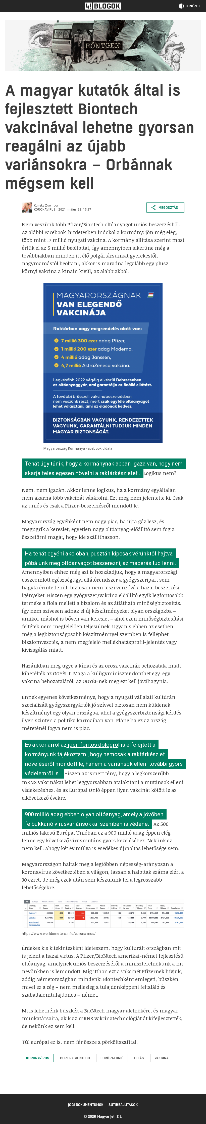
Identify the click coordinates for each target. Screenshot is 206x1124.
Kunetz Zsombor (46, 205)
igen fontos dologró (92, 745)
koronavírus (45, 209)
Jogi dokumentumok (86, 1105)
